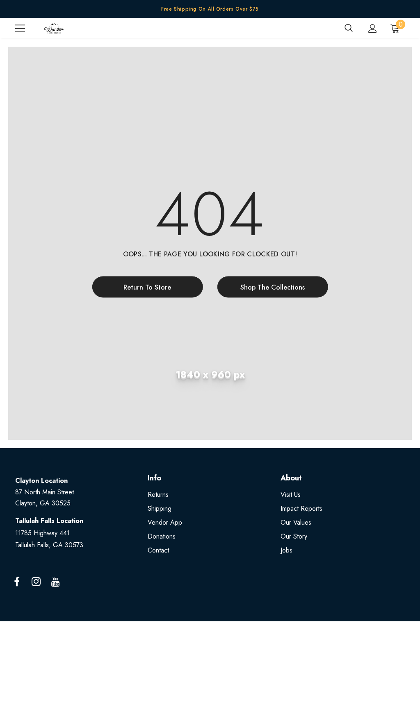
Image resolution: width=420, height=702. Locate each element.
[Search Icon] (349, 28)
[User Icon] (372, 28)
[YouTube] (55, 582)
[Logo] (54, 28)
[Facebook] (16, 582)
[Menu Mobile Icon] (20, 28)
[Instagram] (36, 582)
